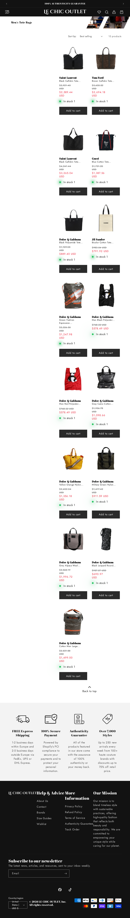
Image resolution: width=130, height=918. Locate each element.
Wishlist (41, 824)
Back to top (89, 691)
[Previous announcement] (6, 3)
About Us (42, 801)
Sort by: (72, 36)
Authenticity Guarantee (79, 824)
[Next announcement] (123, 3)
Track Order (72, 829)
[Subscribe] (65, 873)
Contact (41, 807)
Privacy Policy (73, 806)
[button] (7, 12)
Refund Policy (73, 812)
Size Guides (44, 818)
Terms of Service (75, 818)
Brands (41, 812)
